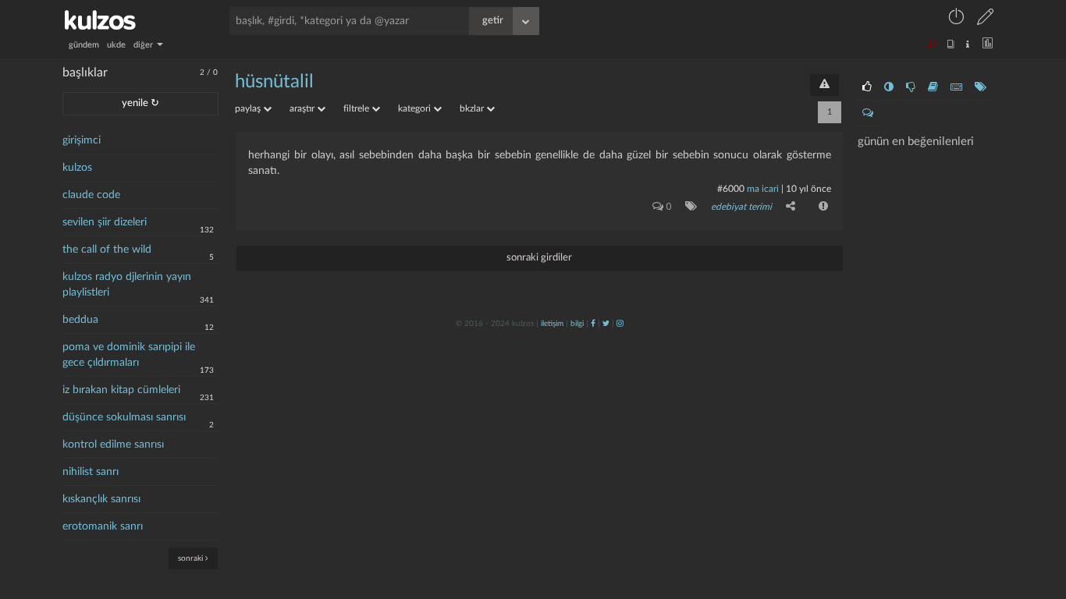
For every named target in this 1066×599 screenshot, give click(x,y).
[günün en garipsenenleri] (888, 87)
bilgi (577, 324)
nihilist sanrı (90, 471)
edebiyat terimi (741, 206)
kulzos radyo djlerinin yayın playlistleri (126, 284)
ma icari (763, 188)
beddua (80, 319)
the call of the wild (106, 249)
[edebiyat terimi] (688, 205)
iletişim (552, 324)
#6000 (730, 188)
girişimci (81, 140)
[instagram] (620, 324)
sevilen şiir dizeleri (104, 222)
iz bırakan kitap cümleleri (121, 390)
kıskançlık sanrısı (101, 499)
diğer (144, 45)
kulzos (77, 167)
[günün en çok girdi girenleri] (956, 87)
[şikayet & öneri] (824, 85)
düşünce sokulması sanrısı (124, 417)
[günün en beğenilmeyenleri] (910, 87)
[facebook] (593, 324)
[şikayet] (821, 205)
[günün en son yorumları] (868, 113)
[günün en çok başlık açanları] (980, 87)
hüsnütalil (274, 82)
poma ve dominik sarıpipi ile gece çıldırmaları (128, 355)
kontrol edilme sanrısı (113, 444)
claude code (91, 195)
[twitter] (605, 324)
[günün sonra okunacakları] (933, 87)
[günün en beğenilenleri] (867, 87)
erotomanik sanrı (102, 526)
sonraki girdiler (539, 258)
